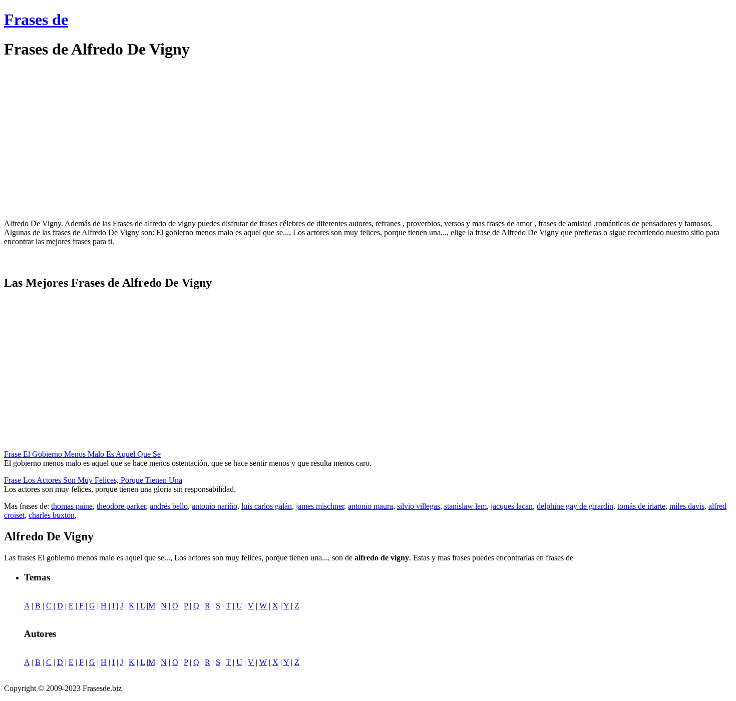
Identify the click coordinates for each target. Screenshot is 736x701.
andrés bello (169, 506)
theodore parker (121, 506)
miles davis (686, 506)
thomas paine (72, 506)
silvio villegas (418, 506)
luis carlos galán (266, 506)
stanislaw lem (465, 506)
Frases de (36, 20)
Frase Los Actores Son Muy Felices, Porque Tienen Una (93, 480)
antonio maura (370, 506)
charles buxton (52, 515)
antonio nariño (214, 506)
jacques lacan (512, 506)
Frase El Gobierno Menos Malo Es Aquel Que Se (82, 454)
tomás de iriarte (641, 506)
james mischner (320, 506)
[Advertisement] (88, 139)
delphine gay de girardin (575, 506)
